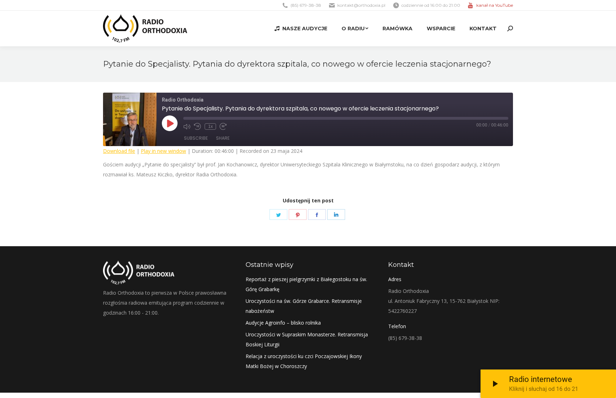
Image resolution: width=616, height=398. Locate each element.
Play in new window (163, 151)
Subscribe (196, 138)
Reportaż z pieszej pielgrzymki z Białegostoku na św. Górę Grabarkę (306, 284)
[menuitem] (301, 28)
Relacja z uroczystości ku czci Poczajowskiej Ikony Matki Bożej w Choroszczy (304, 361)
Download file (119, 151)
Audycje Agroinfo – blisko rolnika (283, 322)
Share (223, 138)
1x (210, 126)
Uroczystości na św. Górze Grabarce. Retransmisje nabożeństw (304, 306)
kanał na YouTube (494, 5)
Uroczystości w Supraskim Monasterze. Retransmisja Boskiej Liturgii (307, 339)
